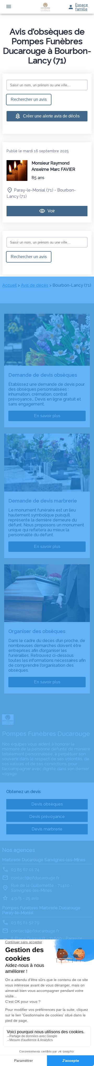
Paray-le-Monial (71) (33, 190)
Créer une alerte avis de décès (51, 116)
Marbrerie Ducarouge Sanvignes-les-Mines (43, 859)
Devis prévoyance (47, 816)
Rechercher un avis (29, 99)
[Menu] (8, 7)
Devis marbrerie (47, 829)
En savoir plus (47, 416)
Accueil (9, 285)
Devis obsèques (47, 804)
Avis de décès (34, 285)
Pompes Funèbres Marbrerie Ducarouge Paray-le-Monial (41, 910)
